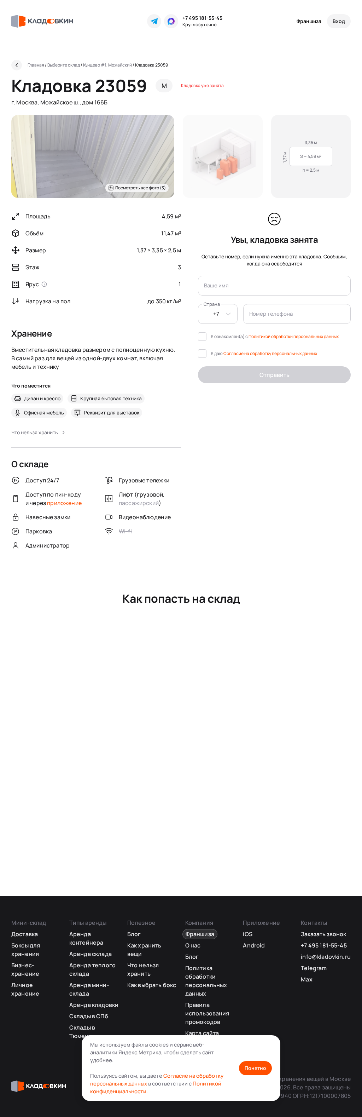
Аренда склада (90, 954)
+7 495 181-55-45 (202, 18)
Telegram (314, 968)
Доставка (24, 934)
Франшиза (309, 21)
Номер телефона (271, 313)
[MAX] (171, 21)
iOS (247, 934)
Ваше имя (216, 285)
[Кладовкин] (42, 21)
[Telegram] (154, 21)
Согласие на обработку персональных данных (270, 353)
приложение (64, 503)
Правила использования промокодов (207, 1013)
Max (306, 979)
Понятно (255, 1068)
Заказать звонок (323, 934)
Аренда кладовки (93, 1005)
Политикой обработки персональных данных (294, 336)
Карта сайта (202, 1033)
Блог (134, 934)
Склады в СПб (88, 1016)
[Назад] (16, 65)
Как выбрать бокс (151, 985)
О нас (193, 945)
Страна (212, 304)
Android (254, 945)
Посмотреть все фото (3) (140, 188)
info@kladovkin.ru (326, 957)
